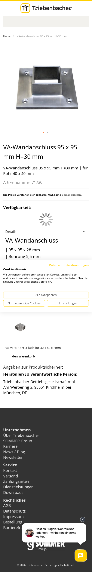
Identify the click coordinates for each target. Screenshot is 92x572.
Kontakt (10, 470)
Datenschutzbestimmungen (69, 265)
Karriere (10, 446)
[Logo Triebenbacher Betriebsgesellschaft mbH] (46, 8)
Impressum (13, 516)
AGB (7, 505)
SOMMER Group (17, 440)
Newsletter (13, 457)
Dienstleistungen (18, 486)
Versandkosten (71, 195)
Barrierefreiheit (17, 527)
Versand (10, 476)
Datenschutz (14, 511)
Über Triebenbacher (21, 435)
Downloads (13, 492)
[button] (44, 132)
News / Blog (14, 451)
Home (6, 36)
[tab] (46, 230)
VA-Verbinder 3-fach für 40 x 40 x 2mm (33, 348)
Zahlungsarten (16, 481)
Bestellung (12, 522)
